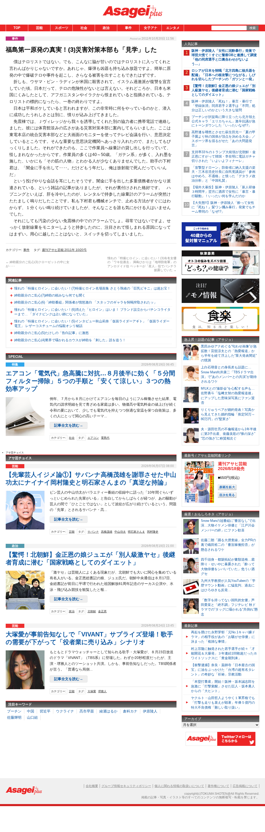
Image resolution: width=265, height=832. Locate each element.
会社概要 (92, 786)
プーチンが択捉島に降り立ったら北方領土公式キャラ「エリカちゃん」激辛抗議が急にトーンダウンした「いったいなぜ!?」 (223, 121)
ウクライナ (65, 711)
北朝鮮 (91, 611)
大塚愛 (91, 691)
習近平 (45, 711)
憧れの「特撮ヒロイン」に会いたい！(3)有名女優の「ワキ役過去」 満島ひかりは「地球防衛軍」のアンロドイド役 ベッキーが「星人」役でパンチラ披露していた (141, 264)
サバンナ (93, 531)
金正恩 (102, 611)
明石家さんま (136, 531)
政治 (106, 28)
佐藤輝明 (14, 717)
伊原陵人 (150, 711)
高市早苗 (86, 711)
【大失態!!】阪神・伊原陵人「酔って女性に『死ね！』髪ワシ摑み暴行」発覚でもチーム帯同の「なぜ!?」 (223, 207)
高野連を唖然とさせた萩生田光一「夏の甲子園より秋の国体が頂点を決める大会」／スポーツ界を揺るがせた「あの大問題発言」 (223, 138)
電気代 (105, 437)
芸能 (39, 28)
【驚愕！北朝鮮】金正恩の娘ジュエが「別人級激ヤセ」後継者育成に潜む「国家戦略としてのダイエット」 (223, 90)
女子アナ (150, 28)
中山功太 (120, 531)
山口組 (32, 717)
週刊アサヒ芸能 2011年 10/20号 (64, 250)
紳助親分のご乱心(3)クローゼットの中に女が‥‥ (37, 264)
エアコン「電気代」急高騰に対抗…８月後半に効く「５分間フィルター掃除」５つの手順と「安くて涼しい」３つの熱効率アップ (90, 381)
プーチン (14, 711)
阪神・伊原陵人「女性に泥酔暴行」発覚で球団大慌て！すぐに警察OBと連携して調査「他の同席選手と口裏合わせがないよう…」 (224, 57)
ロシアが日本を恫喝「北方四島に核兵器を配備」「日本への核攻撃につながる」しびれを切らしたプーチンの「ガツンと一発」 (223, 75)
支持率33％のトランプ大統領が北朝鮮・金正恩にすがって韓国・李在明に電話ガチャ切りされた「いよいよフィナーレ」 (224, 156)
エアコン (93, 437)
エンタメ (173, 28)
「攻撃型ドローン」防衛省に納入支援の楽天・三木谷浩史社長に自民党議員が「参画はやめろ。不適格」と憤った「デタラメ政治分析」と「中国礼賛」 (223, 174)
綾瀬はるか (108, 711)
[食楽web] (220, 330)
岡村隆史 (152, 531)
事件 (128, 28)
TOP (16, 28)
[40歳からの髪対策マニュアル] (220, 245)
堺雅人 (102, 691)
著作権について (218, 786)
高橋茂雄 (106, 531)
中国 (30, 711)
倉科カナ (130, 711)
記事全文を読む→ (68, 425)
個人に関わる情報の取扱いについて (179, 786)
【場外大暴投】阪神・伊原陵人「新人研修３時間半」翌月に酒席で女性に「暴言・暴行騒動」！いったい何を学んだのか (223, 191)
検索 (252, 28)
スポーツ (61, 28)
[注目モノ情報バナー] (220, 302)
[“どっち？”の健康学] (220, 273)
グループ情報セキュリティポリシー (126, 786)
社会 (83, 28)
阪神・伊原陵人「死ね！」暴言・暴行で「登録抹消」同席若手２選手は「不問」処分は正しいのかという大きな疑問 (223, 105)
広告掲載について (245, 786)
